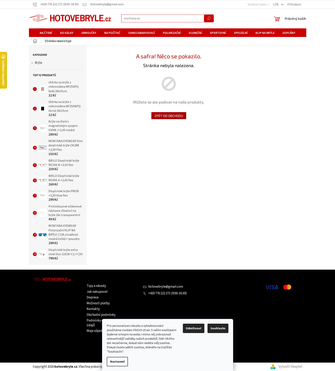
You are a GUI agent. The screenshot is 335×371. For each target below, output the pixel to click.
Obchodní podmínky (101, 314)
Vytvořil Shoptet (290, 366)
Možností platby (98, 303)
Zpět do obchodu (168, 116)
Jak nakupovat (97, 291)
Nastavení (117, 361)
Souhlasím (217, 328)
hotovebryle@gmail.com (165, 286)
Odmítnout (193, 328)
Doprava (92, 297)
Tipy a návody (96, 286)
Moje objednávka (98, 331)
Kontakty (93, 309)
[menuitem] (46, 32)
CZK (276, 4)
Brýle (38, 62)
